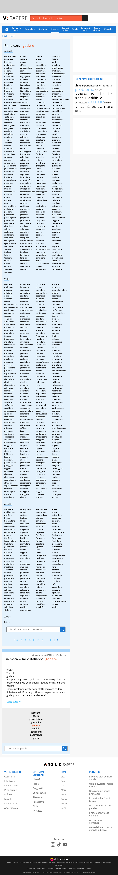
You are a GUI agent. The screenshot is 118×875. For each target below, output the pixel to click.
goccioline (36, 722)
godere (36, 725)
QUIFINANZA (97, 862)
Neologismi (43, 29)
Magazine (108, 29)
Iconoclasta (10, 803)
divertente (99, 93)
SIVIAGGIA (88, 862)
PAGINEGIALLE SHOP (39, 862)
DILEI (81, 862)
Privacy (51, 868)
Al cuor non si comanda (96, 821)
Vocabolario (30, 29)
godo (36, 738)
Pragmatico (39, 788)
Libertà (36, 779)
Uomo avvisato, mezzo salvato (101, 785)
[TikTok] (59, 844)
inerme (107, 102)
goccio (36, 715)
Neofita (8, 799)
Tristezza (37, 810)
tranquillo (83, 97)
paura (78, 110)
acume (96, 101)
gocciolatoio (36, 719)
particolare (81, 107)
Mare (63, 790)
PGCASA (52, 862)
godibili (36, 728)
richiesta (99, 85)
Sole (63, 781)
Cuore (64, 799)
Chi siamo (31, 868)
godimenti (36, 731)
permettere (81, 102)
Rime (13, 36)
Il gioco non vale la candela (99, 814)
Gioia (35, 806)
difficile (96, 98)
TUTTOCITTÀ (73, 862)
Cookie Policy (61, 868)
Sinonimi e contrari (16, 29)
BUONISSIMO (107, 862)
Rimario (55, 29)
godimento (36, 734)
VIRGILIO (16, 862)
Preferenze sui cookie (76, 868)
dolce (98, 90)
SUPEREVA (59, 865)
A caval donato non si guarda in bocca (100, 829)
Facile (36, 783)
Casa (63, 785)
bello (97, 107)
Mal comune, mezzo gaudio (100, 807)
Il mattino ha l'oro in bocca (100, 800)
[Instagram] (53, 844)
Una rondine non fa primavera (99, 792)
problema (84, 89)
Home (6, 29)
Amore (64, 794)
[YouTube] (65, 844)
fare (90, 106)
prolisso (81, 94)
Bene (63, 808)
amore (106, 106)
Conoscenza (39, 792)
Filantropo (10, 781)
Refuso (8, 794)
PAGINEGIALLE (25, 862)
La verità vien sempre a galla (100, 778)
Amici (64, 803)
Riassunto (38, 797)
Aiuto (89, 868)
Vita (63, 776)
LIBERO (8, 862)
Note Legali (41, 868)
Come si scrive (65, 29)
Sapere (18, 18)
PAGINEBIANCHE (62, 862)
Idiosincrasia (11, 785)
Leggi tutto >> (13, 701)
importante (88, 85)
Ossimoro (9, 776)
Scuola (75, 29)
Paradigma (38, 801)
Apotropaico (11, 808)
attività (108, 85)
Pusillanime (10, 790)
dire (78, 85)
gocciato (36, 712)
